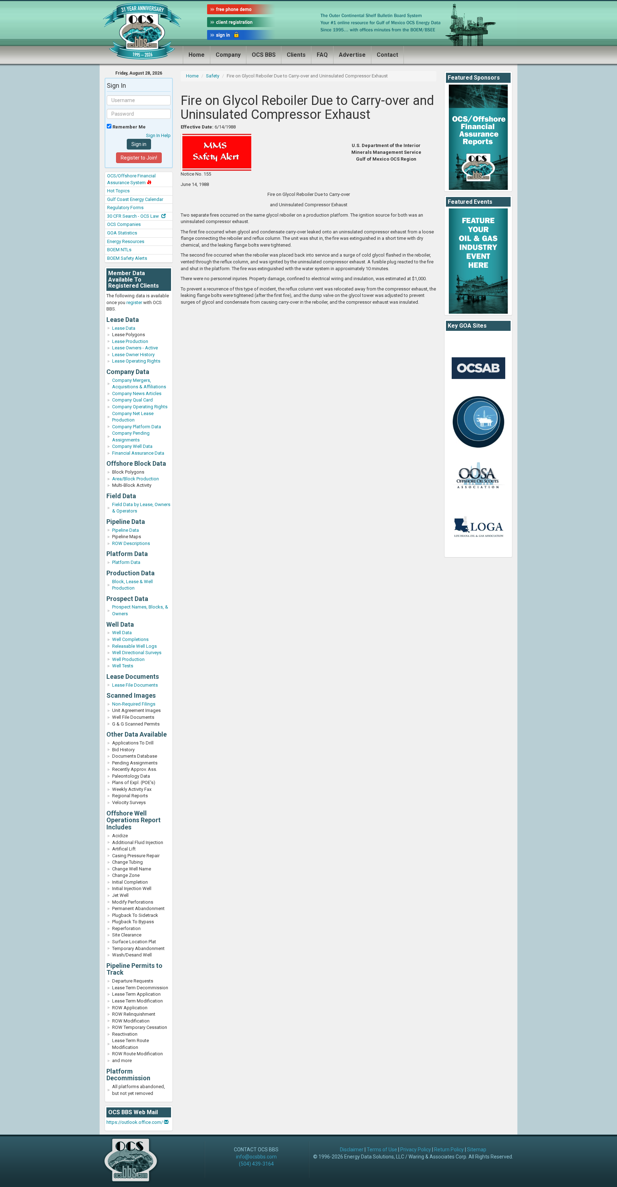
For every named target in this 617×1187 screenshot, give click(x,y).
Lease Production (130, 341)
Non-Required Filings (133, 704)
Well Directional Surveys (136, 652)
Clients (296, 54)
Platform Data (126, 562)
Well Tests (122, 665)
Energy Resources (125, 241)
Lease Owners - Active (135, 347)
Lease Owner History (133, 354)
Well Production (128, 659)
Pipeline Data (125, 530)
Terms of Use (382, 1149)
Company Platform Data (136, 426)
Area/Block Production (135, 478)
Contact (387, 54)
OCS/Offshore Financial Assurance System (131, 179)
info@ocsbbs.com (256, 1157)
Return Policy (449, 1149)
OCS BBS (264, 54)
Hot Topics (118, 190)
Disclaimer (351, 1149)
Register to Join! (139, 158)
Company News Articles (136, 393)
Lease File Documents (135, 685)
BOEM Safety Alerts (127, 258)
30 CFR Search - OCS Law (133, 216)
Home (197, 54)
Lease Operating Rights (136, 361)
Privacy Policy (415, 1149)
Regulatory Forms (125, 207)
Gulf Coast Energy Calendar (135, 199)
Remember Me (128, 127)
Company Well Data (132, 446)
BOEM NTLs (119, 249)
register (134, 302)
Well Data (122, 632)
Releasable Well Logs (134, 646)
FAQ (322, 54)
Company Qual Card (132, 400)
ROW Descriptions (131, 543)
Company (228, 54)
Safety (212, 76)
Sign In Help (158, 135)
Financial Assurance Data (138, 453)
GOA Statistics (122, 233)
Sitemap (476, 1149)
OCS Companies (124, 224)
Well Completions (130, 639)
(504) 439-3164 (256, 1164)
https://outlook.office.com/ (135, 1122)
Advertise (352, 54)
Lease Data (123, 328)
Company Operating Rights (139, 406)
